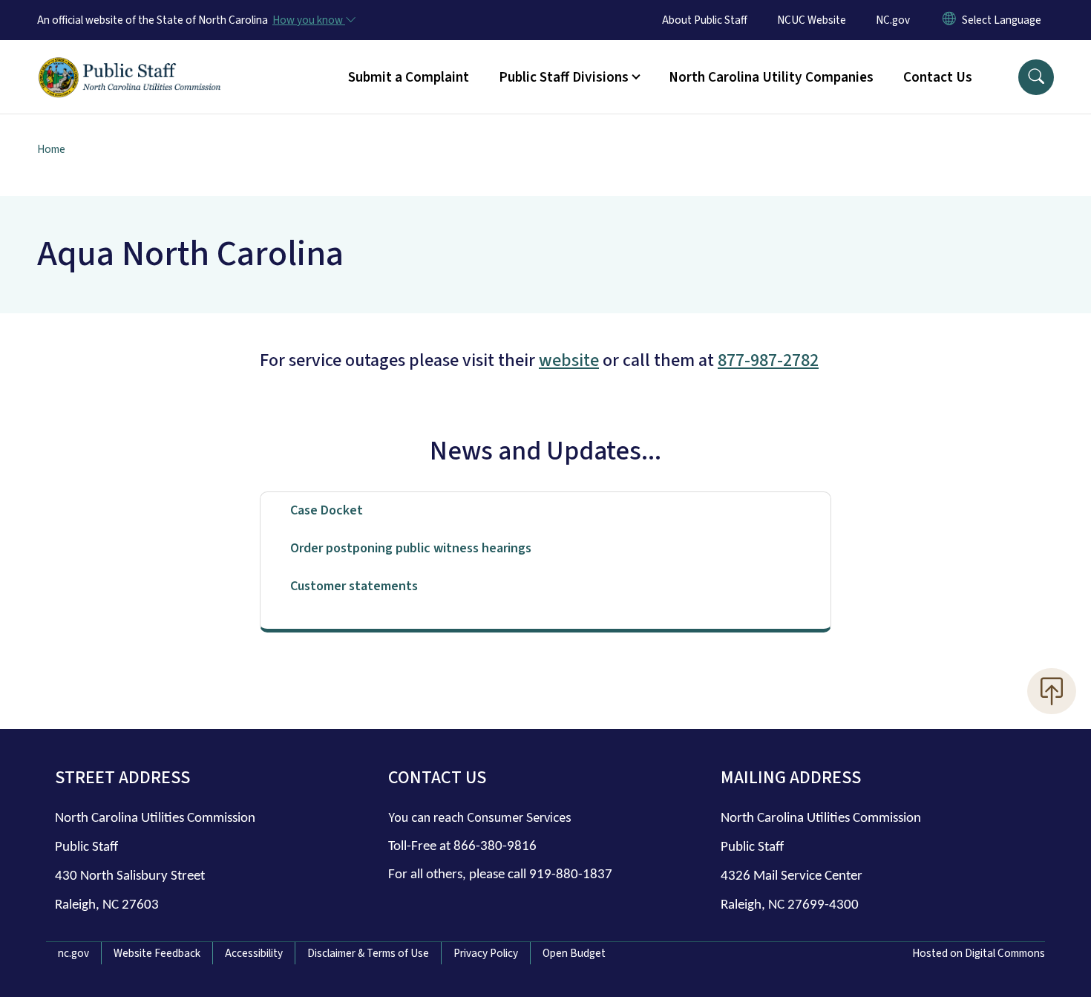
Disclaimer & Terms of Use (368, 953)
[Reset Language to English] (949, 20)
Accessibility (254, 953)
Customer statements (354, 586)
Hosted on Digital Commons (978, 953)
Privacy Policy (485, 953)
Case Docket (326, 510)
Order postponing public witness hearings (410, 548)
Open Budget (574, 953)
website (569, 360)
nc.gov (73, 953)
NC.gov (893, 20)
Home (51, 149)
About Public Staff (704, 20)
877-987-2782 (768, 360)
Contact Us (937, 77)
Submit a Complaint (408, 77)
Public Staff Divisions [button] (564, 77)
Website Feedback (157, 953)
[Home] (130, 60)
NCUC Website (811, 20)
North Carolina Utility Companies (771, 77)
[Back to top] (1051, 691)
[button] (1036, 77)
